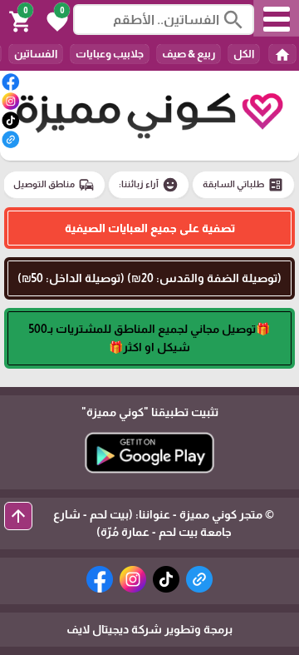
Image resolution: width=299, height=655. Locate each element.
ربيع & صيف (188, 53)
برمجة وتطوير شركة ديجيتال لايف (149, 629)
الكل (243, 53)
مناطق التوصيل (54, 184)
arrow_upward (18, 516)
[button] (55, 20)
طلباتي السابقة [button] (243, 184)
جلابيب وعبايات (110, 53)
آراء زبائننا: (149, 184)
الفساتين (35, 53)
